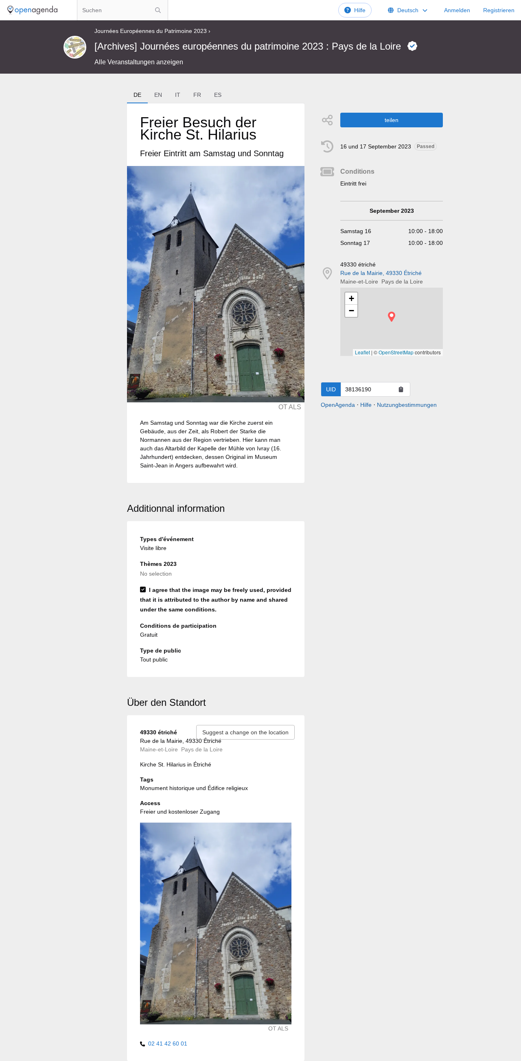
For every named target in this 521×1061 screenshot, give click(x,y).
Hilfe (360, 10)
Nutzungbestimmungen (407, 405)
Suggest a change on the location (245, 732)
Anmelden (457, 10)
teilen (391, 120)
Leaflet (362, 352)
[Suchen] (158, 10)
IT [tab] (177, 95)
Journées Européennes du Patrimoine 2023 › (152, 31)
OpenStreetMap (396, 352)
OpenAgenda (338, 405)
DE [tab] (137, 95)
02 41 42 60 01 (167, 1043)
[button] (391, 317)
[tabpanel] (215, 293)
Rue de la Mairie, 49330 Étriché (381, 273)
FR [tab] (197, 95)
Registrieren (498, 10)
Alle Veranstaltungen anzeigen (138, 62)
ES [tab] (217, 95)
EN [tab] (158, 95)
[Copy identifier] (401, 389)
